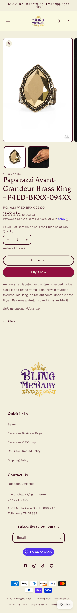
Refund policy (43, 598)
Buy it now (38, 272)
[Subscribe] (60, 537)
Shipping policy (39, 605)
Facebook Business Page (25, 433)
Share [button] (12, 320)
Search (13, 424)
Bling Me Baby (24, 598)
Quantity (8, 231)
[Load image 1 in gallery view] (15, 157)
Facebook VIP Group (22, 442)
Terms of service (18, 605)
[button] (8, 21)
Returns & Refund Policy (24, 451)
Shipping (7, 215)
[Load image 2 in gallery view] (38, 157)
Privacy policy (62, 598)
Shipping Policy (18, 460)
